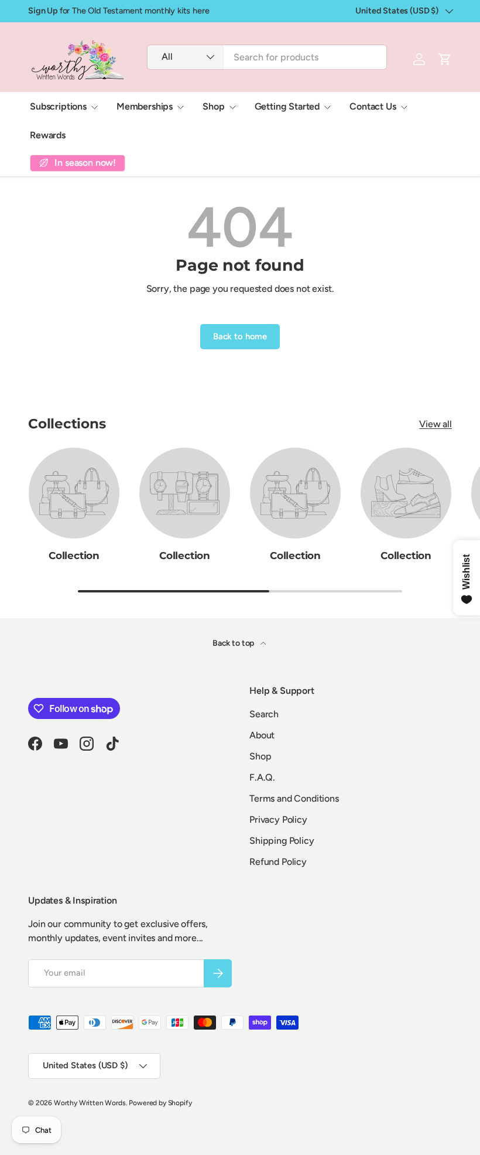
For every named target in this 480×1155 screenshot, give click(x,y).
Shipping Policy (281, 840)
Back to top (234, 643)
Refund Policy (278, 861)
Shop (260, 756)
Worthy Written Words (90, 1103)
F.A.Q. (262, 777)
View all (435, 424)
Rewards (48, 135)
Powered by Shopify (160, 1103)
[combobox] (267, 57)
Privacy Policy (278, 819)
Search (264, 714)
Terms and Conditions (294, 798)
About (262, 735)
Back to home (240, 336)
